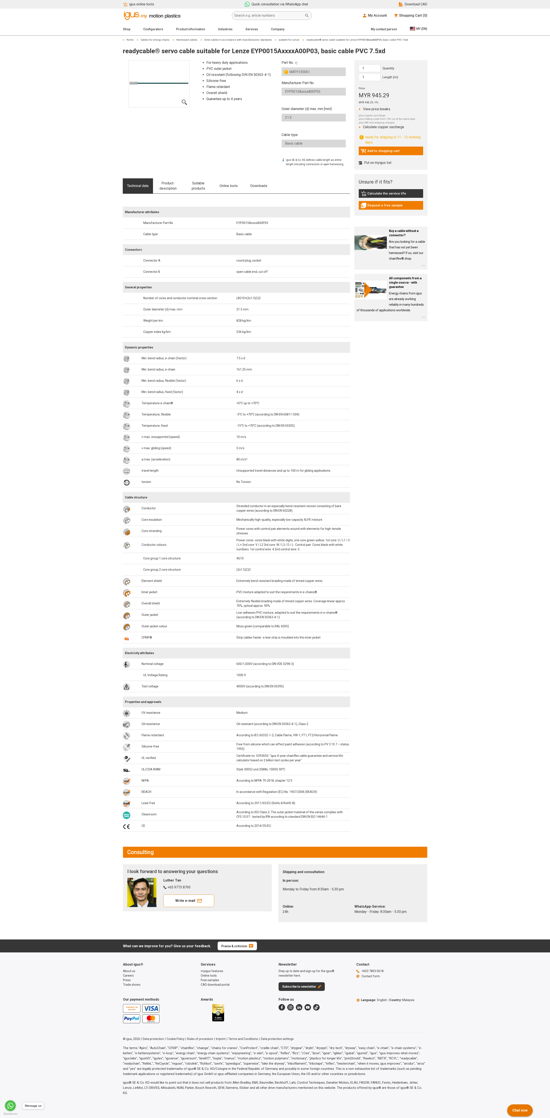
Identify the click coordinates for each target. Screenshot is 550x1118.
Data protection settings (277, 1039)
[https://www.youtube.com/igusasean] (307, 1007)
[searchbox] (268, 15)
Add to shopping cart (380, 152)
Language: (374, 1000)
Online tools (229, 186)
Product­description (168, 185)
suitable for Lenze (289, 39)
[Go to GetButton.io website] (10, 1114)
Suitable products (198, 185)
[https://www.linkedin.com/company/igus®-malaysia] (299, 1007)
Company (277, 29)
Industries (225, 29)
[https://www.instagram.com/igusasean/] (290, 1007)
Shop (126, 29)
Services (252, 29)
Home (130, 39)
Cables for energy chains (155, 39)
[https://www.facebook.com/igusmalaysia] (282, 1007)
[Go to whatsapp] (10, 1105)
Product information (190, 29)
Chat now (520, 1110)
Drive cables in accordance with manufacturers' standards (238, 39)
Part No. (288, 63)
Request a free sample (382, 206)
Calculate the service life (384, 195)
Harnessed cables (186, 39)
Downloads (258, 186)
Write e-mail (185, 901)
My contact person (384, 29)
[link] (391, 195)
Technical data (137, 186)
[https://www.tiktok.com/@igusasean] (316, 1007)
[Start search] (306, 15)
